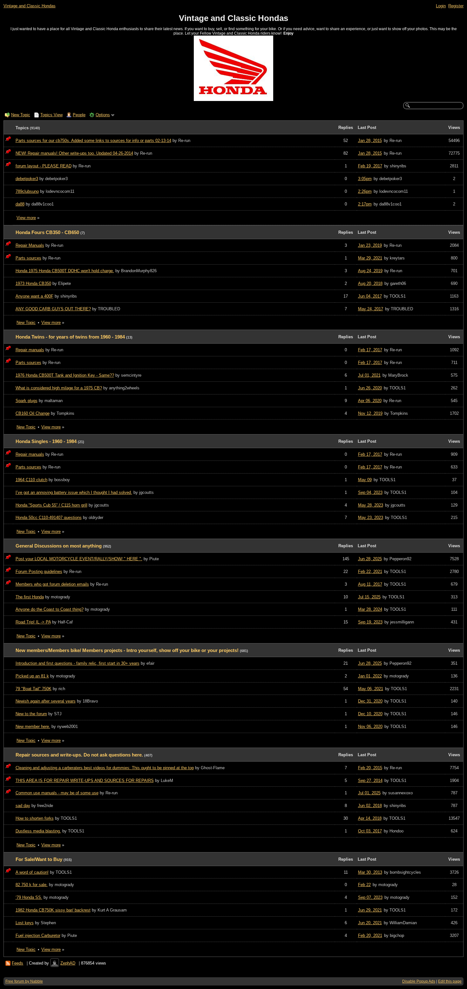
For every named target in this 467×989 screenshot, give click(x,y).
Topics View (51, 114)
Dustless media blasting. (38, 831)
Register (456, 5)
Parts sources (28, 258)
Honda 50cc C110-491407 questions (49, 517)
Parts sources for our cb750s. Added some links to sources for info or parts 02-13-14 (93, 140)
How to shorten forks (35, 818)
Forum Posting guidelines (39, 571)
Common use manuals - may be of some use (57, 793)
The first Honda (30, 597)
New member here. (33, 726)
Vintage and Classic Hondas (29, 5)
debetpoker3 (27, 178)
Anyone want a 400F (34, 296)
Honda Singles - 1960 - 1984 (46, 441)
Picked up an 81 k (32, 676)
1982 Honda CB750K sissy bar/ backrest (53, 910)
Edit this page (450, 981)
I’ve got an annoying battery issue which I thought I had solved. (74, 492)
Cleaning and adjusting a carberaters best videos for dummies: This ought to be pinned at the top (105, 767)
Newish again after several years (46, 701)
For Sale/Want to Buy (39, 859)
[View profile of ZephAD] (54, 963)
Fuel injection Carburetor (38, 935)
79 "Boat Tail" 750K (33, 688)
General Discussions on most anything (59, 545)
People (79, 114)
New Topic (20, 114)
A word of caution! (32, 872)
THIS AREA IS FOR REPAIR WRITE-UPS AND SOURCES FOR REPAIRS (85, 780)
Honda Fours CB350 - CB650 (47, 232)
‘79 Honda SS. (29, 897)
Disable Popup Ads (418, 981)
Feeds (17, 963)
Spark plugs (26, 400)
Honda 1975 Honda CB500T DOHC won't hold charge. (65, 270)
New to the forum (31, 713)
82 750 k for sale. (32, 884)
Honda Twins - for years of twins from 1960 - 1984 (70, 337)
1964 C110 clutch (31, 479)
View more (26, 217)
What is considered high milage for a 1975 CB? (59, 388)
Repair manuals (30, 349)
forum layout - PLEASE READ (43, 166)
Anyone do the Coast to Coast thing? (50, 609)
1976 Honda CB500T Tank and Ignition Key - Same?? (65, 375)
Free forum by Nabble (24, 981)
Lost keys (25, 922)
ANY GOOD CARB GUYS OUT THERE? (53, 308)
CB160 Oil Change (33, 413)
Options (103, 114)
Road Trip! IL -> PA (33, 622)
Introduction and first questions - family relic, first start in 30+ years (77, 663)
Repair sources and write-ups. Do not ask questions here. (79, 754)
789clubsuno (27, 191)
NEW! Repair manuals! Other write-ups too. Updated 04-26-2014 (74, 153)
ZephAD (67, 963)
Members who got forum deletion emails (52, 584)
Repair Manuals (30, 245)
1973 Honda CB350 (33, 283)
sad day (23, 805)
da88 (20, 204)
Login (441, 5)
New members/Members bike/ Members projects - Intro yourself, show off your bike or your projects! (127, 650)
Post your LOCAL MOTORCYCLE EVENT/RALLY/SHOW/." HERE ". (79, 558)
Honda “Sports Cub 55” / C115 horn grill (51, 505)
